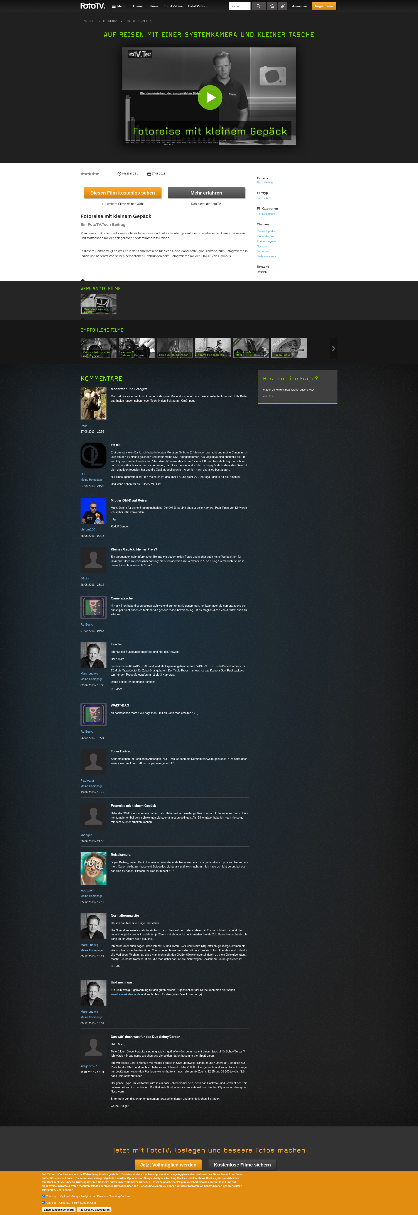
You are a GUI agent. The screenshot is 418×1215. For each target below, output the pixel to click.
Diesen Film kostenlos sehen (122, 193)
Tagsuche (282, 6)
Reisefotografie (136, 21)
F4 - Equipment (266, 213)
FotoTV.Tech (264, 198)
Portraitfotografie (266, 241)
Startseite (88, 21)
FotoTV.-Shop (198, 6)
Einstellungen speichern (59, 1209)
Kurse (154, 6)
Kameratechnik (266, 236)
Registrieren (324, 6)
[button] (210, 97)
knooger (86, 835)
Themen (139, 6)
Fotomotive (110, 21)
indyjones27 (89, 1066)
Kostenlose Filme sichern (242, 1165)
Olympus (262, 246)
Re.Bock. (87, 624)
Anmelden (299, 6)
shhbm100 (88, 529)
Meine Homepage (92, 479)
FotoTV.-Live (173, 6)
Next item (333, 348)
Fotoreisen (263, 251)
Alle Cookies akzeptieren (94, 1209)
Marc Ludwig (265, 182)
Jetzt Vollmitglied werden (168, 1165)
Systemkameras (266, 256)
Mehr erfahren (206, 193)
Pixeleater (87, 780)
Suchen (259, 6)
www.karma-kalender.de (125, 994)
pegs (84, 425)
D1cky (85, 578)
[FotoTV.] (93, 6)
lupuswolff (87, 890)
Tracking (51, 1196)
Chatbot (51, 1202)
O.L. (83, 474)
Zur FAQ (268, 396)
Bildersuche (272, 6)
